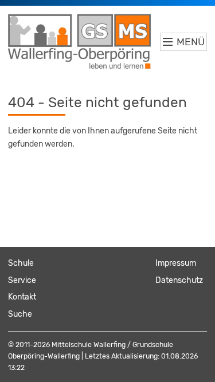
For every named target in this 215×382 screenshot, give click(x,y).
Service (22, 280)
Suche (20, 314)
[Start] (79, 42)
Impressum (175, 263)
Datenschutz (179, 280)
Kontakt (22, 297)
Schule (21, 263)
